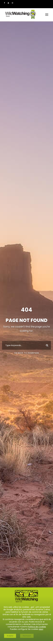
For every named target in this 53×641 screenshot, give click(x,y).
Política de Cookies (37, 626)
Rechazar (27, 636)
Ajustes (43, 636)
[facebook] (4, 3)
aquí (41, 629)
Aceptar (10, 636)
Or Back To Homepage (26, 353)
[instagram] (12, 3)
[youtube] (8, 3)
